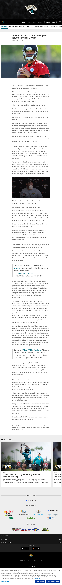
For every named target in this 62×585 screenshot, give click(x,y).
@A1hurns (36, 348)
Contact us (31, 566)
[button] (31, 187)
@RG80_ (17, 268)
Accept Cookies (40, 581)
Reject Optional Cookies (53, 581)
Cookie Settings (5, 581)
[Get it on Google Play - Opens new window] (36, 546)
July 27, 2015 (38, 276)
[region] (31, 576)
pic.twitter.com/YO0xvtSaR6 (24, 273)
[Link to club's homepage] (3, 21)
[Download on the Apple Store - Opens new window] (25, 546)
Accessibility (31, 563)
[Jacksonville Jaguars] (31, 553)
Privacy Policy (31, 561)
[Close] (59, 571)
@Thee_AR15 (26, 348)
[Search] (56, 22)
